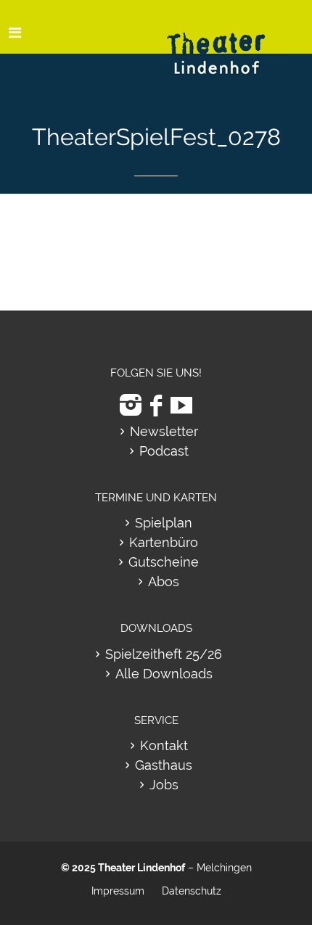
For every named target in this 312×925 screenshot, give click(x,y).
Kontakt (164, 745)
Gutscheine (163, 562)
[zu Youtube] (181, 405)
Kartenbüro (163, 542)
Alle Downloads (164, 673)
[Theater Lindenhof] (228, 42)
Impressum (117, 891)
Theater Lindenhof (141, 867)
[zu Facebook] (156, 405)
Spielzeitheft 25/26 (163, 654)
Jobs (163, 784)
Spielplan (163, 522)
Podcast (164, 451)
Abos (163, 581)
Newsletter (164, 431)
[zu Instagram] (130, 405)
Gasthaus (163, 765)
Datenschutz (191, 891)
